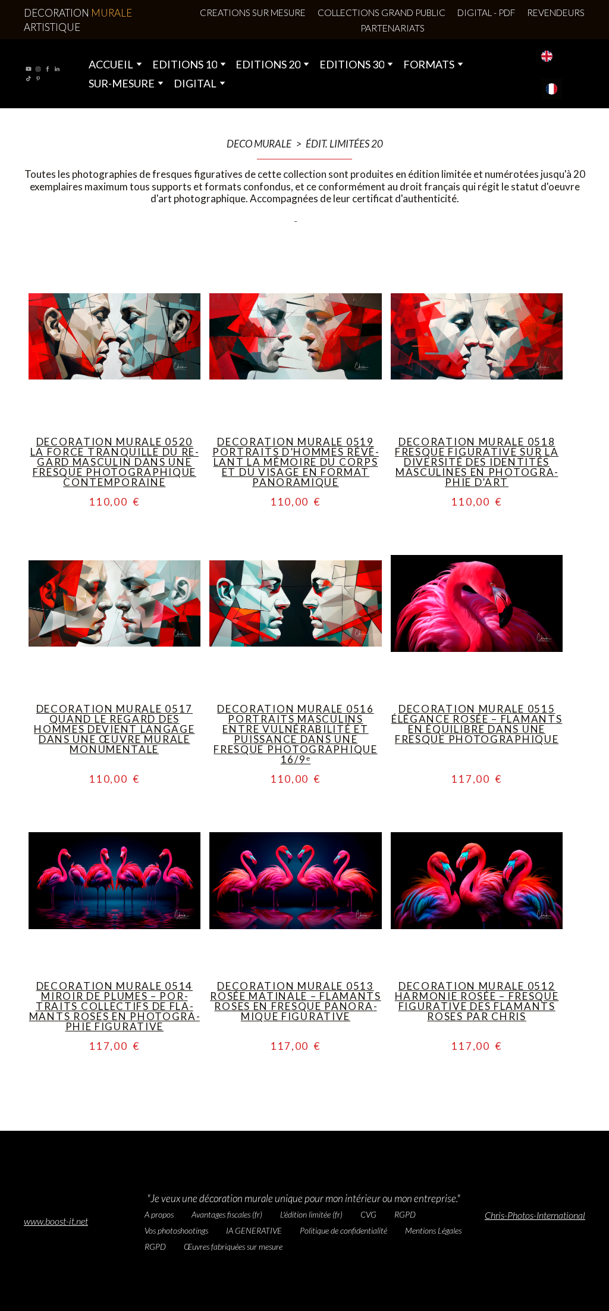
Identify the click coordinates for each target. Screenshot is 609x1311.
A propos (159, 1214)
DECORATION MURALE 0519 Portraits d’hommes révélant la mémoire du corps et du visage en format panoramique (295, 462)
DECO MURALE (259, 144)
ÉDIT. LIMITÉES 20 (344, 144)
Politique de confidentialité (343, 1230)
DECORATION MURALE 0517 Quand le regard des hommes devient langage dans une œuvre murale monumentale (114, 729)
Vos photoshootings (176, 1230)
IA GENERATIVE (254, 1230)
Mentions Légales (433, 1230)
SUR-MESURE (122, 83)
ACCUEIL (111, 64)
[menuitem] (547, 56)
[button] (253, 13)
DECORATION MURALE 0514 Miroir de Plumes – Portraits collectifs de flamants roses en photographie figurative (114, 1006)
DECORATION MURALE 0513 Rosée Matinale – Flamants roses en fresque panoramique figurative (295, 1001)
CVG (368, 1214)
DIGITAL (195, 83)
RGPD (405, 1214)
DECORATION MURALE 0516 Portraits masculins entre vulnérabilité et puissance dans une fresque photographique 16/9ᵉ (295, 734)
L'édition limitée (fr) (311, 1214)
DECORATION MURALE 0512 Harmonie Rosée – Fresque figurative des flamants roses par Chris (477, 1001)
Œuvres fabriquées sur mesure (233, 1246)
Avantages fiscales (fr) (227, 1214)
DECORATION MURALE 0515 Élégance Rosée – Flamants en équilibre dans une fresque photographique (477, 724)
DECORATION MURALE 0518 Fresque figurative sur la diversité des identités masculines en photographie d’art (477, 462)
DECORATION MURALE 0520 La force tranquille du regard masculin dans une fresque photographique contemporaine (114, 462)
